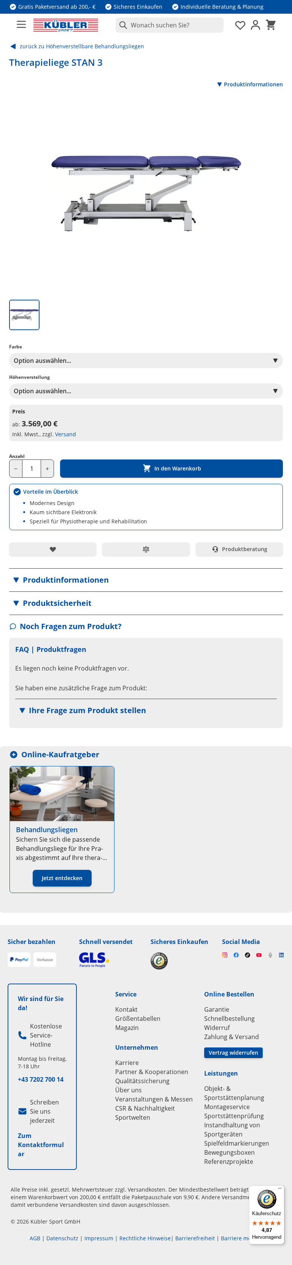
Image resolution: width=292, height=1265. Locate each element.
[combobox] (170, 25)
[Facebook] (236, 955)
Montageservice (227, 1107)
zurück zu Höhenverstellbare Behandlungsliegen (82, 46)
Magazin (127, 1027)
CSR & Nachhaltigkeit (145, 1108)
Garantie (216, 1009)
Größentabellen (137, 1018)
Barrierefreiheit (195, 1238)
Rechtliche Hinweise (145, 1238)
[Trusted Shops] (182, 960)
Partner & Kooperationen (151, 1072)
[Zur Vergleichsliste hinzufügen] (145, 549)
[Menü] (279, 1190)
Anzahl (17, 456)
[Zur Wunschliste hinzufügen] (52, 549)
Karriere (127, 1062)
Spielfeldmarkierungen (236, 1143)
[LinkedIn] (281, 955)
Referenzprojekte (228, 1161)
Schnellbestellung (229, 1018)
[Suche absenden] (122, 25)
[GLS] (110, 959)
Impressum (98, 1238)
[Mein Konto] (255, 25)
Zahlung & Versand (231, 1037)
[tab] (24, 315)
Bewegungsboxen (229, 1152)
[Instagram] (224, 955)
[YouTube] (259, 955)
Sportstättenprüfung (234, 1116)
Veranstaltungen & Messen (154, 1099)
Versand (65, 434)
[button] (146, 580)
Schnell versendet (106, 942)
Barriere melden (242, 1238)
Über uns (128, 1090)
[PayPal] (19, 959)
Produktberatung (244, 549)
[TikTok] (247, 955)
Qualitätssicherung (142, 1081)
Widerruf (217, 1027)
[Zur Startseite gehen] (65, 25)
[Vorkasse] (44, 959)
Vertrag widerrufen (233, 1052)
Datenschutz (62, 1238)
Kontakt (126, 1009)
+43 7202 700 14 (40, 1079)
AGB (35, 1238)
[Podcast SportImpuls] (270, 955)
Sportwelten (132, 1117)
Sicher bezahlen (32, 942)
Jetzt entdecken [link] (62, 878)
